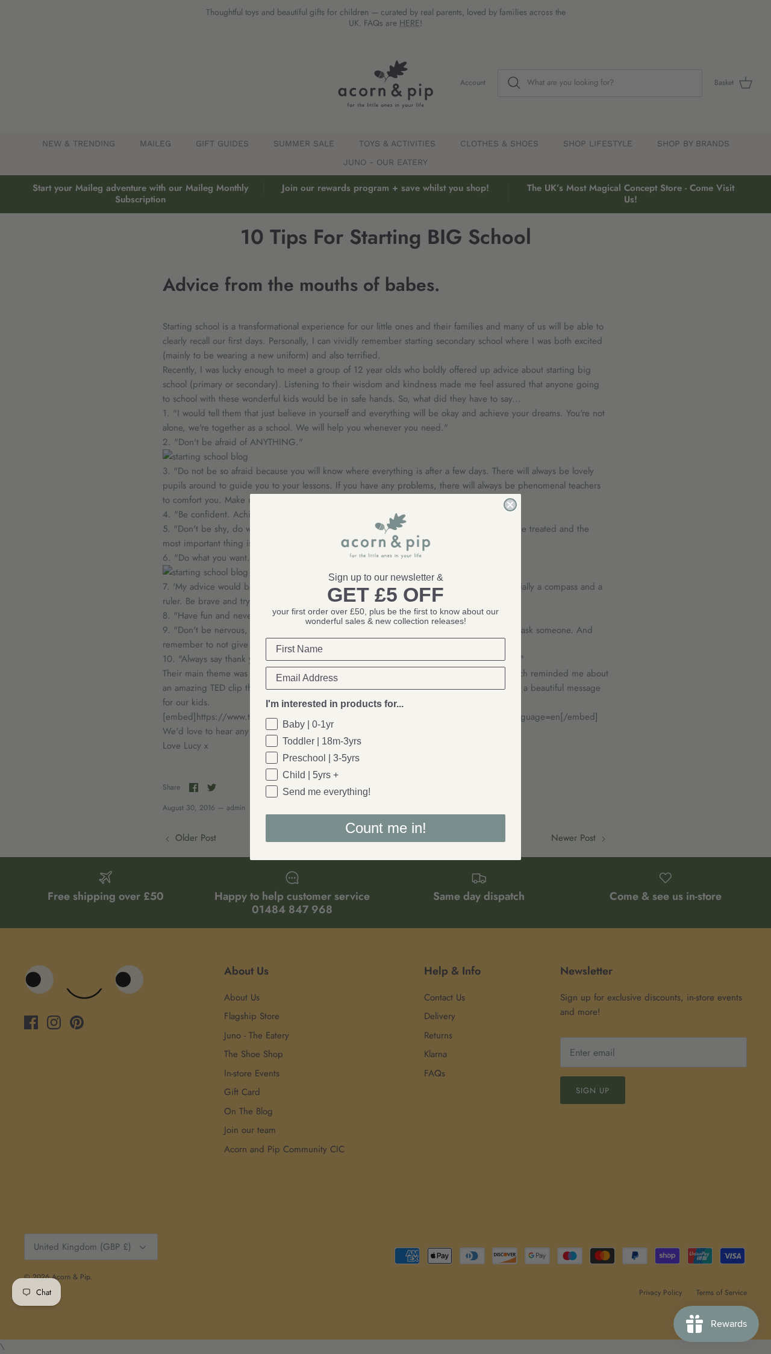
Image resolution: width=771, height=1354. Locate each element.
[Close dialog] (510, 505)
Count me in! (385, 828)
